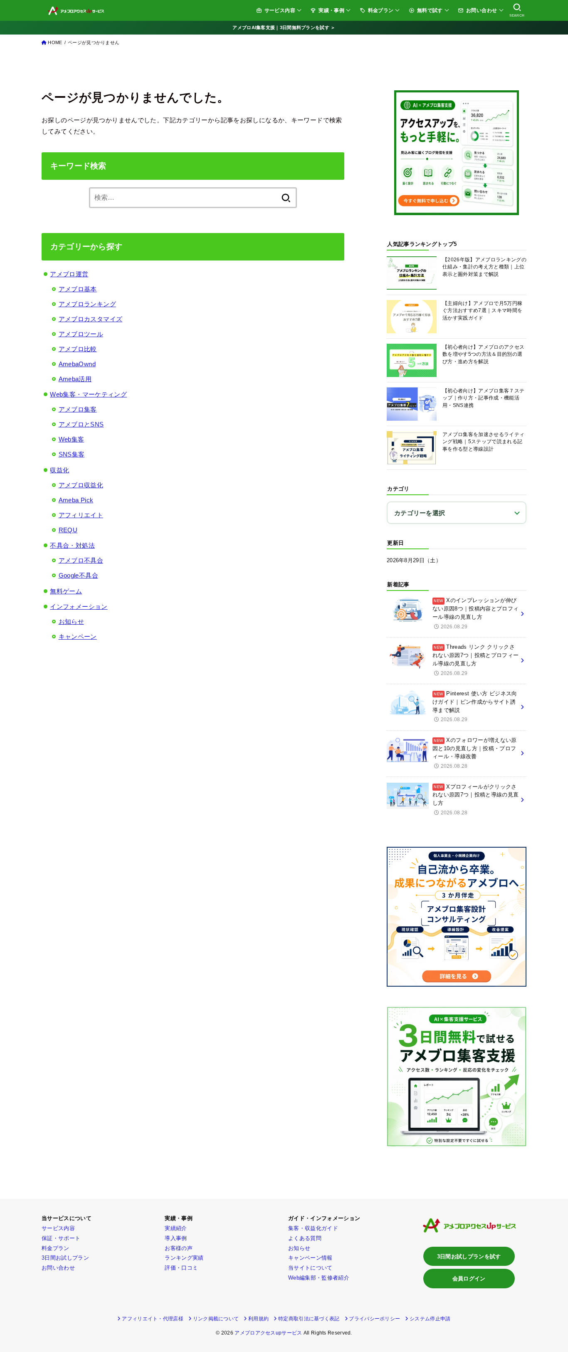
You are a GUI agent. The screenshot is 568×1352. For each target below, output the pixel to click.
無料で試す (430, 10)
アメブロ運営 (69, 274)
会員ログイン (469, 1278)
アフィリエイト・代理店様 (152, 1319)
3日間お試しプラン (65, 1258)
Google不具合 (78, 575)
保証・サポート (61, 1238)
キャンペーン (78, 636)
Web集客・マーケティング (88, 394)
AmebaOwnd (77, 363)
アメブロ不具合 (81, 560)
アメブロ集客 (78, 409)
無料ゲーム (66, 591)
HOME (55, 42)
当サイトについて (310, 1268)
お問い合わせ (481, 10)
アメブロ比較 (78, 348)
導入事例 (176, 1238)
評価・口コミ (181, 1268)
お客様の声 (179, 1248)
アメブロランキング (87, 304)
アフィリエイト (81, 514)
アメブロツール (81, 333)
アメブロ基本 (78, 289)
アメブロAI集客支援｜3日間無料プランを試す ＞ (283, 27)
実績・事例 (331, 10)
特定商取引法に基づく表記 (308, 1319)
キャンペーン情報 (310, 1258)
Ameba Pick (76, 500)
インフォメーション (78, 606)
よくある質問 (304, 1238)
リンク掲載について (216, 1319)
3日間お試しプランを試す (469, 1256)
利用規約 (258, 1319)
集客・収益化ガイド (313, 1228)
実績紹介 (176, 1228)
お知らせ (71, 621)
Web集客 (71, 439)
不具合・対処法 (72, 545)
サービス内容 (279, 10)
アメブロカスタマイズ (91, 318)
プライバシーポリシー (374, 1319)
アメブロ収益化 (81, 485)
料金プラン (381, 10)
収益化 (59, 470)
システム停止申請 (430, 1319)
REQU (68, 529)
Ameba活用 (75, 378)
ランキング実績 (184, 1258)
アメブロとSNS (81, 424)
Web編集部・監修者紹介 (318, 1278)
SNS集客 (72, 454)
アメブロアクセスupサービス (268, 1333)
